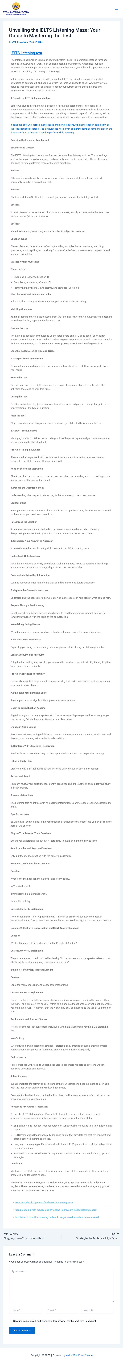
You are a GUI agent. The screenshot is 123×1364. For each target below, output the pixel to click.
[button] (61, 1202)
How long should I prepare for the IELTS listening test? (44, 1202)
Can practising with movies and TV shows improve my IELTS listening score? (56, 1210)
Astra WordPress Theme (79, 1355)
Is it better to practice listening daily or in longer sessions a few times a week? (57, 1217)
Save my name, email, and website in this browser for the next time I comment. (55, 1321)
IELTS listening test (26, 53)
